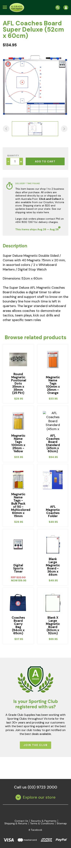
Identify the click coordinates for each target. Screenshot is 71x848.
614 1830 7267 (25, 222)
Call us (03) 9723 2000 (35, 787)
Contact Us (21, 821)
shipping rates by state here (32, 212)
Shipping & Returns (15, 823)
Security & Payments (43, 821)
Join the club (35, 745)
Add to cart (45, 161)
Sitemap (62, 823)
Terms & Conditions (42, 823)
